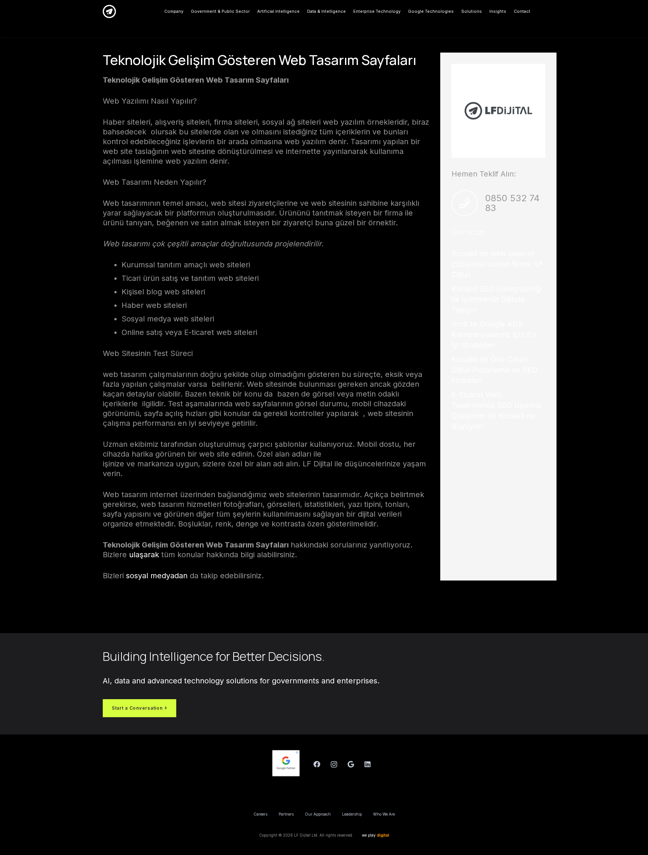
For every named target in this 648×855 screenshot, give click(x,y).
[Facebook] (317, 764)
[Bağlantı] (109, 11)
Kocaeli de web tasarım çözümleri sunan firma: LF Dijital (497, 264)
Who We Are (384, 814)
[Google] (350, 764)
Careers (260, 814)
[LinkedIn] (367, 764)
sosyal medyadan (157, 575)
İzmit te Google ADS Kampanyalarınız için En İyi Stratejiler (494, 335)
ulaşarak (143, 554)
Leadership (352, 814)
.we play (375, 835)
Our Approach (318, 814)
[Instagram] (334, 764)
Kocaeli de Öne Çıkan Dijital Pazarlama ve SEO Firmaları (494, 370)
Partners (286, 814)
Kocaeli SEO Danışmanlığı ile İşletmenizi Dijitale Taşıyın (497, 299)
